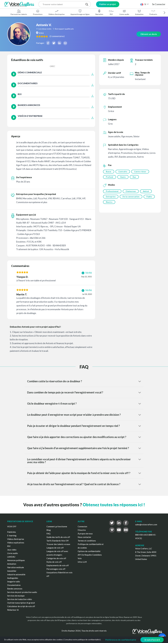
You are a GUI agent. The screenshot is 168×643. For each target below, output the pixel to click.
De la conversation (131, 197)
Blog (48, 530)
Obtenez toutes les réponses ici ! (114, 504)
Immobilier (11, 571)
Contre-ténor (140, 172)
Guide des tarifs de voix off (58, 537)
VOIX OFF (11, 526)
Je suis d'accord (152, 640)
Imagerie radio (13, 581)
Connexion (82, 526)
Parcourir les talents (18, 14)
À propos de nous (85, 533)
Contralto (122, 172)
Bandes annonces (14, 588)
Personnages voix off (55, 569)
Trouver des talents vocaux (58, 544)
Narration (99, 14)
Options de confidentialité (89, 551)
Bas (134, 177)
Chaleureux (131, 191)
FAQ (48, 533)
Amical (146, 191)
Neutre (109, 202)
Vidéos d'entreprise (56, 14)
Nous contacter (84, 537)
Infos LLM (82, 562)
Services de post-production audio (22, 592)
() (57, 36)
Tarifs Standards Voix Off (57, 540)
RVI (111, 14)
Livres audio (124, 14)
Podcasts (153, 14)
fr (145, 4)
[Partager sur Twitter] (54, 43)
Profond (109, 177)
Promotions (38, 14)
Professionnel (112, 191)
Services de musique (16, 595)
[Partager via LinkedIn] (59, 43)
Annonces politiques (16, 560)
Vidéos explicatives (15, 542)
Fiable (149, 197)
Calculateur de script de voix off (21, 606)
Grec (52, 66)
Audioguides (12, 578)
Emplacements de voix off (57, 565)
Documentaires (14, 585)
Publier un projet (107, 4)
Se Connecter (158, 4)
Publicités (11, 532)
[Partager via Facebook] (48, 43)
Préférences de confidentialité (120, 640)
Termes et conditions (87, 540)
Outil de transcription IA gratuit (21, 603)
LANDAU (11, 557)
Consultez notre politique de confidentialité (82, 639)
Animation (139, 14)
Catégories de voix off (56, 558)
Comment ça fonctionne (56, 526)
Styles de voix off (54, 562)
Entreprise (111, 197)
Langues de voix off (55, 548)
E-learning (11, 535)
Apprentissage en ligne (80, 14)
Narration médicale (15, 567)
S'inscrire (82, 530)
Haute (123, 177)
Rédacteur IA (13, 610)
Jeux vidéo (11, 549)
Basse (108, 172)
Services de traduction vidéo (19, 599)
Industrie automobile (16, 574)
